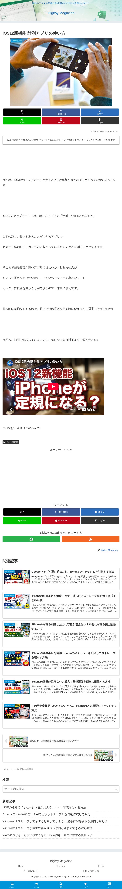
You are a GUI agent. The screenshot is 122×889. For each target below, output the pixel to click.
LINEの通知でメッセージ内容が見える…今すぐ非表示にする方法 (44, 807)
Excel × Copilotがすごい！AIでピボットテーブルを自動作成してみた (46, 814)
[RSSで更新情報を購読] (90, 539)
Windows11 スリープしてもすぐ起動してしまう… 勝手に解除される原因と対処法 (55, 821)
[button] (100, 120)
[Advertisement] (61, 155)
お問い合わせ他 (91, 871)
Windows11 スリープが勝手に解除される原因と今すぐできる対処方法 (47, 828)
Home (21, 866)
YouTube (61, 866)
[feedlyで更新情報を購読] (31, 539)
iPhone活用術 (12, 442)
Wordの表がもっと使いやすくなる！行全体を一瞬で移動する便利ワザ (47, 835)
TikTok (101, 866)
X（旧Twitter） (31, 871)
